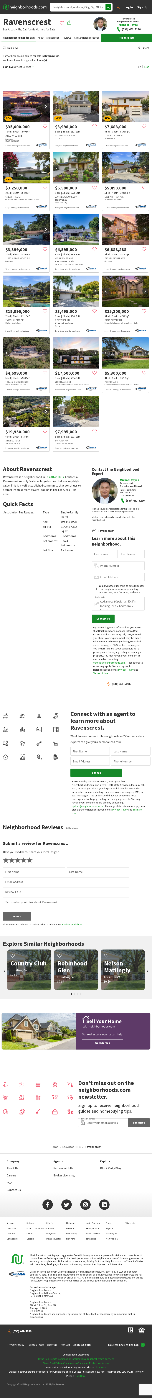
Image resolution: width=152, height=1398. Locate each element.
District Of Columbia (36, 1228)
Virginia (109, 1228)
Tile (138, 66)
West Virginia (112, 1238)
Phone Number (109, 565)
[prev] (7, 106)
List (146, 66)
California (29, 29)
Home (54, 1147)
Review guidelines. (72, 924)
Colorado (11, 1233)
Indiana (50, 1228)
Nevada (70, 1228)
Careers (11, 1175)
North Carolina (93, 1223)
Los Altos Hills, (12, 29)
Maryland (51, 1233)
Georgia (30, 1238)
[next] (46, 106)
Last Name (128, 554)
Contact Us (14, 1190)
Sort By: (8, 67)
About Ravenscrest (48, 37)
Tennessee (91, 1238)
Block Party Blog (110, 1168)
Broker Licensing (64, 1175)
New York (70, 1238)
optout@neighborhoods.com (109, 662)
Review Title (13, 891)
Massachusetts (53, 1238)
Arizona (10, 1223)
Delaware (31, 1223)
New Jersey (71, 1233)
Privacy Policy (126, 669)
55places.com (82, 1344)
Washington (111, 1233)
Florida (30, 1233)
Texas (108, 1223)
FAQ (9, 1182)
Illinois (49, 1223)
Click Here (100, 1367)
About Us (12, 1168)
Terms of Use (100, 673)
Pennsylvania (92, 1228)
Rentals (65, 1344)
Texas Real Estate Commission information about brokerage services (76, 1359)
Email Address (109, 577)
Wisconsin (130, 1223)
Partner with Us (63, 1168)
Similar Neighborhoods (87, 37)
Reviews (66, 37)
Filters (145, 48)
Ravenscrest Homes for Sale (19, 37)
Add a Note (100, 597)
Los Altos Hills (54, 477)
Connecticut (12, 1238)
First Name (101, 554)
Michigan (70, 1223)
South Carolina (93, 1233)
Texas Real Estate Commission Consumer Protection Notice (76, 1363)
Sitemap (52, 1344)
